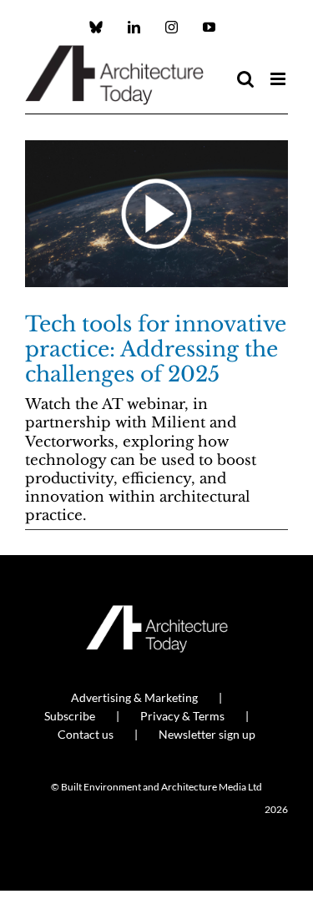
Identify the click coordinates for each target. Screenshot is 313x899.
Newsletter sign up (207, 734)
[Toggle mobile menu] (279, 79)
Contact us (86, 734)
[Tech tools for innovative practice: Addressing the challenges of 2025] (156, 213)
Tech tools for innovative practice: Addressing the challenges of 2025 (155, 349)
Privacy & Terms (182, 716)
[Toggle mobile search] (245, 79)
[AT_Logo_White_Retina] (157, 612)
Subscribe (69, 716)
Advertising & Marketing (134, 697)
